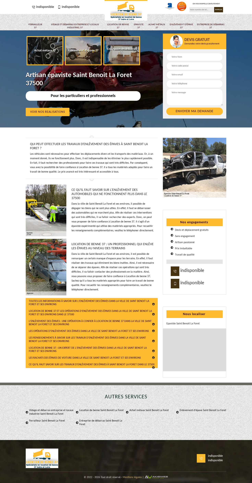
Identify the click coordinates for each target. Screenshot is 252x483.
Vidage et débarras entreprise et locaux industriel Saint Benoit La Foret (51, 412)
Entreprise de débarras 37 (210, 26)
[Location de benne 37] (126, 10)
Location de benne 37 (118, 26)
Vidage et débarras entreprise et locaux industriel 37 (75, 26)
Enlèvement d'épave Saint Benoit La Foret (203, 410)
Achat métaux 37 (156, 26)
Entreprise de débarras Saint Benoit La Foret (100, 422)
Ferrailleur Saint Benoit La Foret (47, 420)
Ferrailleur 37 (35, 26)
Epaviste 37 (138, 26)
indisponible (44, 7)
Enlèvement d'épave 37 (181, 26)
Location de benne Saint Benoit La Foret (101, 410)
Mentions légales (132, 477)
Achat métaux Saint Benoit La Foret (149, 410)
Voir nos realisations (47, 112)
